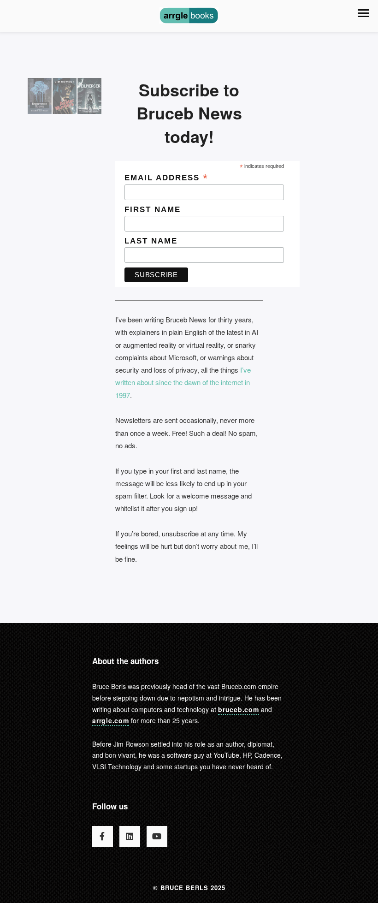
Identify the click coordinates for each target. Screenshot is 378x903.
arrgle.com (110, 720)
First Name (152, 209)
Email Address (166, 177)
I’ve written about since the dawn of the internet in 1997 (183, 382)
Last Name (150, 241)
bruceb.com (238, 709)
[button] (363, 13)
